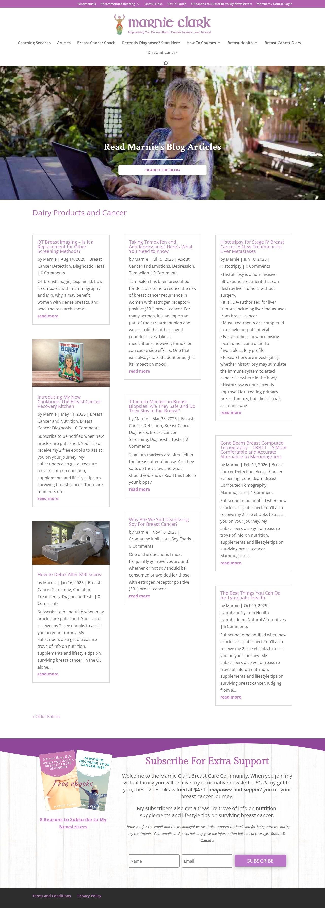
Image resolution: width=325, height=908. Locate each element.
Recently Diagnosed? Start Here (151, 43)
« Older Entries (46, 716)
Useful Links (154, 4)
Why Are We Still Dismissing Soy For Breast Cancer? (159, 521)
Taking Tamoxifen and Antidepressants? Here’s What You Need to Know (160, 246)
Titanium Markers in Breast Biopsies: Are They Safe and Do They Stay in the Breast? (162, 406)
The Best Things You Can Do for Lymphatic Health (250, 595)
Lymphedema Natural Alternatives (253, 619)
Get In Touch (176, 4)
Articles (64, 43)
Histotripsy (230, 266)
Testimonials (86, 4)
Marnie (50, 259)
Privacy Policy (89, 895)
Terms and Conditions (51, 895)
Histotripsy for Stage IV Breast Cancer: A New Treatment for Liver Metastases (252, 246)
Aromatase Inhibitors (149, 539)
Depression (183, 266)
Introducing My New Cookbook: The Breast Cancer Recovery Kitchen (69, 401)
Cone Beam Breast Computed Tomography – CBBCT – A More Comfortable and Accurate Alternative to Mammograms (253, 450)
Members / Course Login (274, 4)
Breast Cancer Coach (96, 43)
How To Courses (201, 43)
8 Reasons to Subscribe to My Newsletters (221, 4)
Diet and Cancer (162, 52)
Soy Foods (181, 539)
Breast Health (240, 43)
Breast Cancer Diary (283, 43)
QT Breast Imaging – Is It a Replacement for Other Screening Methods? (65, 246)
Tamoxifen (139, 273)
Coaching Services (34, 43)
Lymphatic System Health (244, 612)
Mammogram (233, 492)
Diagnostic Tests (88, 266)
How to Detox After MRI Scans (69, 574)
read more (48, 316)
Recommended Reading (118, 4)
